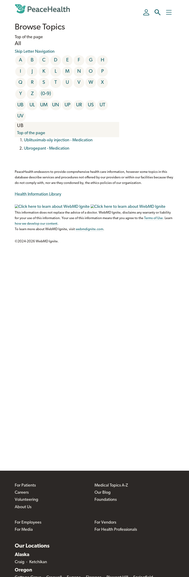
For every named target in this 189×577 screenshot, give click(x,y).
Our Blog (102, 493)
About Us (23, 507)
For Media (24, 530)
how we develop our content (36, 224)
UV (20, 116)
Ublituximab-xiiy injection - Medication (58, 140)
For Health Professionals (115, 530)
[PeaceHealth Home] (42, 9)
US (91, 105)
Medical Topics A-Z (111, 486)
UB (20, 105)
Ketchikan (38, 562)
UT (102, 105)
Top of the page (31, 133)
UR (79, 105)
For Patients (25, 486)
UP (67, 105)
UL (32, 105)
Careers (22, 493)
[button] (157, 12)
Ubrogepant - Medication (46, 149)
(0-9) (46, 93)
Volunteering (26, 500)
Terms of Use (153, 218)
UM (43, 105)
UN (55, 105)
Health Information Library (38, 194)
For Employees (28, 523)
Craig (19, 562)
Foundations (105, 500)
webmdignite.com (89, 229)
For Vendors (105, 523)
